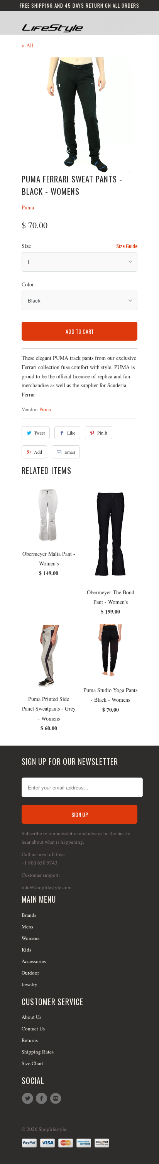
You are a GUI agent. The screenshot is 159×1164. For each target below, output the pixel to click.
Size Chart (32, 1063)
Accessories (34, 961)
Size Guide (126, 246)
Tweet (39, 433)
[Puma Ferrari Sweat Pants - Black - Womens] (79, 115)
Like (71, 433)
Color (28, 284)
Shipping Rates (38, 1051)
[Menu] (114, 25)
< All (27, 45)
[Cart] (130, 25)
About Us (31, 1016)
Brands (29, 914)
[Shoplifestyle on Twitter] (29, 1098)
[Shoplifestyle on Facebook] (42, 1098)
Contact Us (33, 1028)
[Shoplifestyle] (52, 25)
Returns (30, 1040)
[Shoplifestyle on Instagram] (57, 1098)
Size (26, 245)
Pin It (102, 433)
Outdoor (30, 972)
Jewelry (29, 984)
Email (69, 452)
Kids (26, 949)
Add (38, 452)
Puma (28, 207)
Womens (30, 938)
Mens (27, 926)
